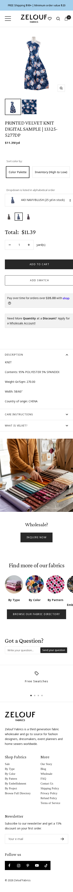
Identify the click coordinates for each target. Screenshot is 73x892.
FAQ (43, 778)
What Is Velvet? (16, 425)
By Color (10, 773)
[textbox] (23, 650)
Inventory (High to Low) (51, 172)
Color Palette (18, 172)
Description (14, 354)
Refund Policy (49, 798)
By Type (10, 768)
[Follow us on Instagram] (18, 865)
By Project (11, 788)
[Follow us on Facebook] (9, 865)
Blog (43, 768)
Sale (7, 764)
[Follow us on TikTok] (45, 865)
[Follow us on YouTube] (36, 865)
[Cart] (66, 19)
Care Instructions (19, 414)
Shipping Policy (50, 788)
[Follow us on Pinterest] (27, 865)
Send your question (53, 650)
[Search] (58, 19)
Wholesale (46, 773)
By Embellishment (15, 783)
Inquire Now (37, 537)
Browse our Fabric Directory (36, 614)
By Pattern (11, 778)
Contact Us (47, 783)
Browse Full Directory (18, 793)
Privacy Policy (49, 793)
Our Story (46, 764)
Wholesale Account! (22, 323)
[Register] (62, 839)
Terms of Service (50, 803)
